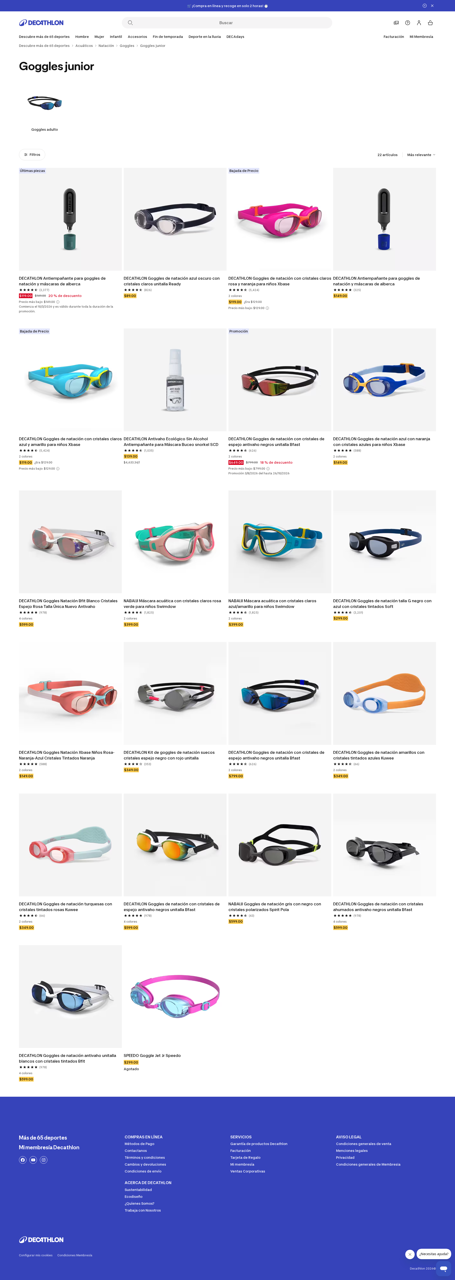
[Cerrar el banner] (432, 5)
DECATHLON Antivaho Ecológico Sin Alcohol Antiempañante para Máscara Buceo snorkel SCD (171, 441)
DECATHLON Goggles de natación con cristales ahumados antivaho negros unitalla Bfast (378, 907)
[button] (58, 302)
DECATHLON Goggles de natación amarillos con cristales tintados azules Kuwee (379, 755)
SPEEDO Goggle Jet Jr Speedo (152, 1055)
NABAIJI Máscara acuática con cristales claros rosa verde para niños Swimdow (173, 603)
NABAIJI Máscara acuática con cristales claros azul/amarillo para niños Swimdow (272, 603)
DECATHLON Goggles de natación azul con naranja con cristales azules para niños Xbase (382, 441)
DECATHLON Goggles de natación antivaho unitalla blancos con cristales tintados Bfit (68, 1058)
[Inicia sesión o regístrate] (419, 22)
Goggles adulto (44, 129)
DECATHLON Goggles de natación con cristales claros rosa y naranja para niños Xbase (279, 281)
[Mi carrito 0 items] (430, 22)
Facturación (394, 37)
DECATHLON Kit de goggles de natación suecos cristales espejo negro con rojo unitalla (170, 755)
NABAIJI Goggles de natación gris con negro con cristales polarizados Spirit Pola (275, 907)
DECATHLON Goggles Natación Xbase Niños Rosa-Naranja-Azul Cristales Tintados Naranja (66, 755)
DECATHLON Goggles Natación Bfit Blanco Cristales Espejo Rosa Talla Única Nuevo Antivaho (68, 603)
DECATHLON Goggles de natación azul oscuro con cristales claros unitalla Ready (172, 281)
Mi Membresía (421, 37)
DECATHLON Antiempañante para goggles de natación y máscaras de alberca (63, 281)
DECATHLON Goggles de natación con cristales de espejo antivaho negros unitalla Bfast (276, 441)
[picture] (70, 219)
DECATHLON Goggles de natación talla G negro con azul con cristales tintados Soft (382, 603)
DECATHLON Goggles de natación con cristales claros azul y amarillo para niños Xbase (70, 441)
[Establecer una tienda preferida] (396, 22)
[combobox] (421, 154)
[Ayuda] (407, 22)
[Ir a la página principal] (41, 22)
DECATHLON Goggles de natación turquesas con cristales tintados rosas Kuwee (66, 907)
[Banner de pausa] (424, 5)
